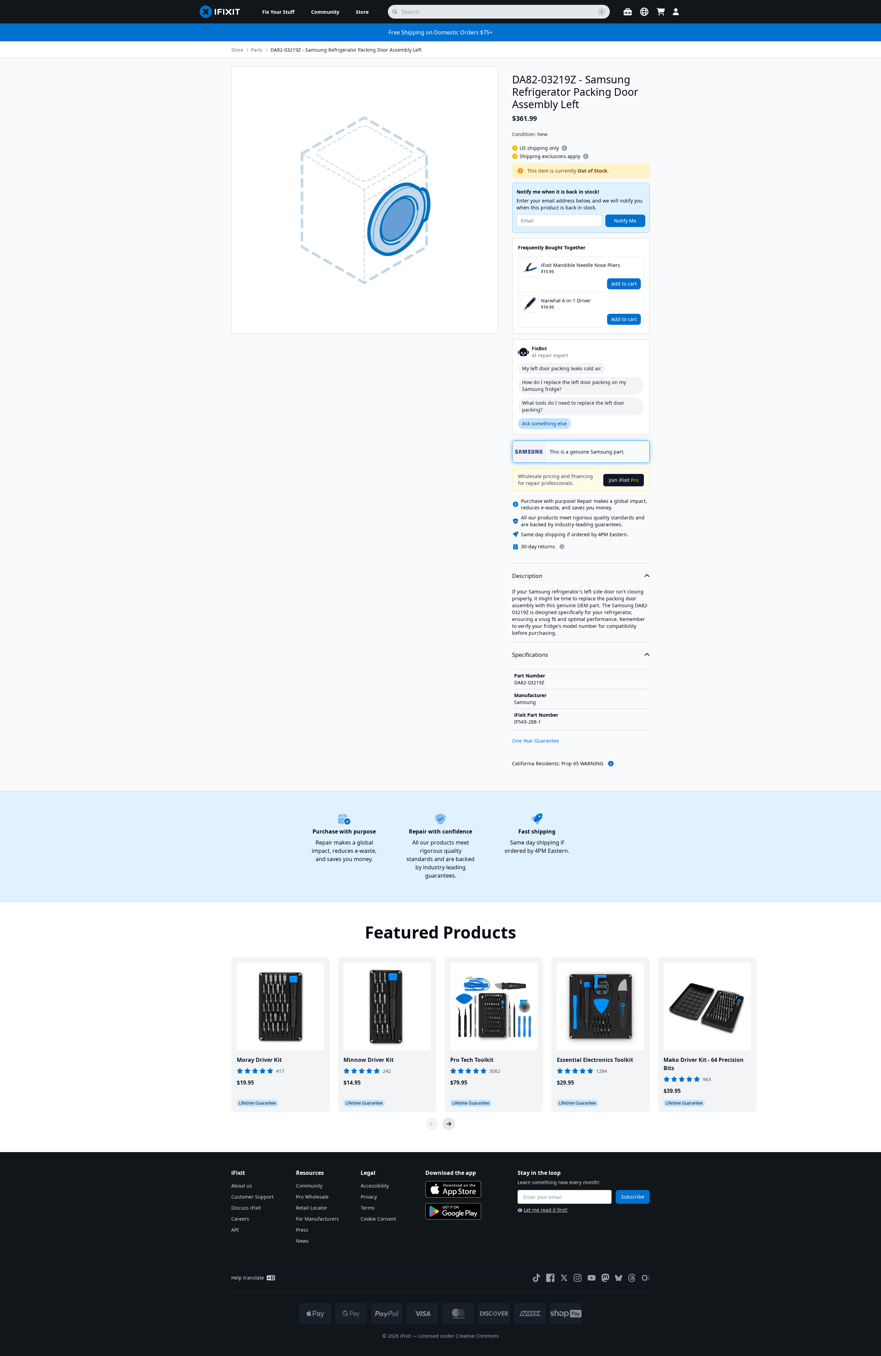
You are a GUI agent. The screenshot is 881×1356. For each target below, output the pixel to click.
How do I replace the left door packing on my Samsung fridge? (574, 385)
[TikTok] (536, 1278)
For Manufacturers (317, 1218)
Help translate (247, 1277)
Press (302, 1229)
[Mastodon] (605, 1278)
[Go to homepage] (223, 12)
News (302, 1241)
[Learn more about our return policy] (561, 546)
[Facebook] (550, 1278)
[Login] (675, 11)
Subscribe (632, 1196)
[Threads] (632, 1278)
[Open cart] (661, 12)
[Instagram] (578, 1278)
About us (241, 1185)
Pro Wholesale (312, 1196)
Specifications (530, 655)
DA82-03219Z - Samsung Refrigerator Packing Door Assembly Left (346, 49)
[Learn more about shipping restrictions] (564, 148)
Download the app (450, 1173)
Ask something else (544, 423)
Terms (368, 1207)
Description (527, 576)
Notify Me (625, 220)
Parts (257, 49)
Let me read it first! (545, 1210)
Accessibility (375, 1185)
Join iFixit (623, 480)
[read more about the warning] (611, 763)
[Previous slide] (432, 1124)
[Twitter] (564, 1278)
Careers (240, 1218)
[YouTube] (591, 1278)
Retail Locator (311, 1207)
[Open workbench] (628, 12)
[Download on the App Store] (453, 1189)
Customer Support (252, 1196)
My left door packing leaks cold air (561, 368)
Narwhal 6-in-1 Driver (566, 300)
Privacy (369, 1196)
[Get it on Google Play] (453, 1211)
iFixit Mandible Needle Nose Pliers (580, 265)
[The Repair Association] (645, 1278)
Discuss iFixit (246, 1207)
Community (309, 1185)
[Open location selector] (644, 12)
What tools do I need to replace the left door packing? (573, 406)
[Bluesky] (618, 1278)
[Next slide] (449, 1124)
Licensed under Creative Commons (458, 1336)
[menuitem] (278, 11)
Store (237, 49)
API (235, 1229)
